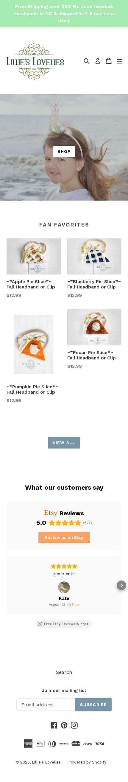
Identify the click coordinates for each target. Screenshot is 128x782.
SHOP (64, 151)
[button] (6, 585)
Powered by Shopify (87, 762)
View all (64, 442)
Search (64, 672)
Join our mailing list (64, 690)
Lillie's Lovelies (46, 762)
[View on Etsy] (64, 587)
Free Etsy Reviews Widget (66, 624)
